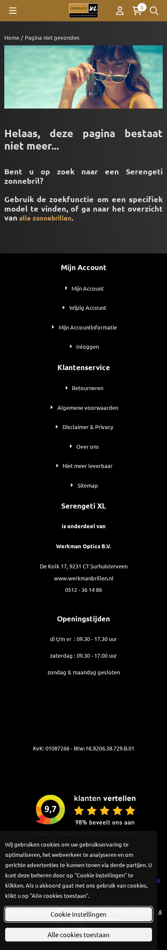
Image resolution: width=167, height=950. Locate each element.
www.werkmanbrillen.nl (83, 578)
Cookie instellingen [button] (79, 914)
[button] (12, 10)
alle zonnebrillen (45, 218)
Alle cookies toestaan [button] (79, 934)
